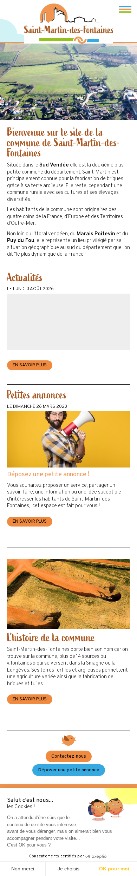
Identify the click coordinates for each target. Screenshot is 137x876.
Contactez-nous (68, 756)
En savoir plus (30, 699)
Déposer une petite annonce (68, 770)
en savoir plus (30, 365)
